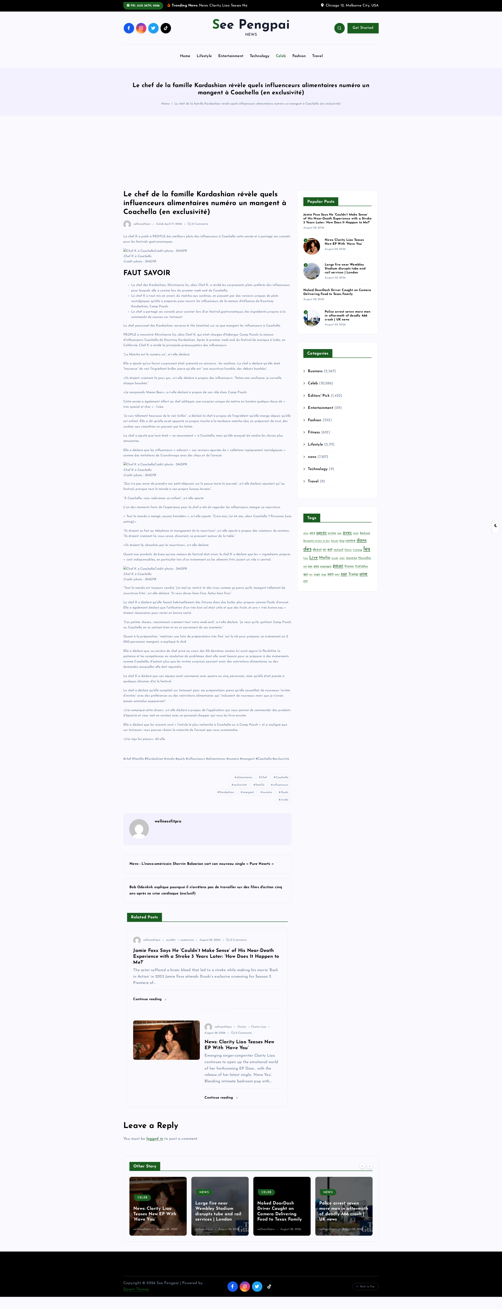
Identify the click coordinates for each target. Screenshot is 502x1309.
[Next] (370, 1172)
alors (305, 539)
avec (347, 538)
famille (260, 791)
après (321, 539)
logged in (154, 1145)
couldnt (171, 946)
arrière (332, 539)
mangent (248, 798)
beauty (334, 547)
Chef (264, 783)
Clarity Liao (258, 1032)
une (363, 579)
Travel (317, 62)
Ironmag (357, 556)
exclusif (338, 556)
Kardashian (226, 798)
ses (311, 580)
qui (305, 580)
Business (315, 377)
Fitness (314, 438)
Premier (349, 572)
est (330, 556)
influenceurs (280, 791)
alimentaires (244, 783)
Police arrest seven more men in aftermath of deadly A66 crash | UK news (347, 321)
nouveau (351, 564)
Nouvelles (364, 564)
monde (334, 564)
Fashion (299, 62)
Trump (353, 580)
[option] (158, 1212)
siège (323, 580)
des (307, 555)
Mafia (324, 564)
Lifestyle (204, 62)
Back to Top (367, 1292)
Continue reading (148, 1005)
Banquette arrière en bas (316, 547)
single (317, 580)
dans (362, 546)
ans (312, 538)
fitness (348, 556)
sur (344, 579)
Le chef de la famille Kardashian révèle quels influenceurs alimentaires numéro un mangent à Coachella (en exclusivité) (258, 109)
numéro (267, 798)
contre (350, 546)
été (305, 587)
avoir (356, 539)
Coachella (282, 783)
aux (339, 539)
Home (185, 62)
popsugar (326, 572)
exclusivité (240, 791)
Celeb (281, 62)
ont (305, 572)
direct (317, 555)
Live (313, 564)
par (310, 572)
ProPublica (361, 572)
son (330, 580)
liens (305, 564)
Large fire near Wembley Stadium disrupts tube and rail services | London (345, 274)
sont (337, 580)
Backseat (365, 539)
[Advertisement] (251, 159)
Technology (260, 62)
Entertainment (231, 62)
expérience (187, 946)
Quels (284, 798)
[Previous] (363, 1172)
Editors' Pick (319, 402)
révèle (284, 805)
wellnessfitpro (142, 230)
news (312, 463)
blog (341, 547)
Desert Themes (136, 1295)
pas (316, 572)
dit (324, 555)
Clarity (241, 1032)
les (366, 555)
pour (338, 571)
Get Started (363, 34)
